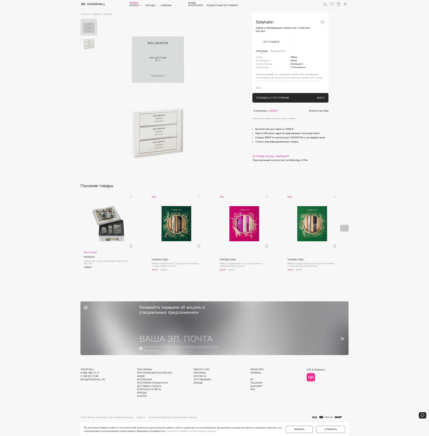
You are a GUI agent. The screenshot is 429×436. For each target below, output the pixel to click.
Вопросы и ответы (149, 389)
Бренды (141, 393)
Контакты (200, 376)
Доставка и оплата (149, 386)
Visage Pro (257, 369)
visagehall (87, 369)
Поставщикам (202, 379)
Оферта (141, 417)
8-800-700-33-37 (89, 373)
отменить (330, 429)
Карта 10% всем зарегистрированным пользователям (287, 133)
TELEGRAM (256, 383)
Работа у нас (202, 369)
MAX (252, 389)
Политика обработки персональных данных (173, 417)
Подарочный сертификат (222, 5)
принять (299, 429)
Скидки (133, 3)
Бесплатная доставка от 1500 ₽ (274, 129)
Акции (192, 3)
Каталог (142, 396)
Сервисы (255, 373)
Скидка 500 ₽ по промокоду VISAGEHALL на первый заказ (290, 137)
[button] (84, 228)
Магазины (200, 373)
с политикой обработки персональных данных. (191, 431)
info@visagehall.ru (92, 379)
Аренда (198, 383)
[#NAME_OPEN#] (422, 415)
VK (251, 379)
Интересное (195, 5)
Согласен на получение (181, 348)
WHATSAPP (256, 386)
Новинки (166, 5)
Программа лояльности (152, 383)
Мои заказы (144, 369)
